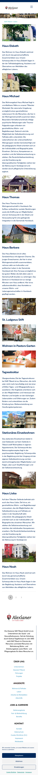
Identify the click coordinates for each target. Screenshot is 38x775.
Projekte (19, 676)
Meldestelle (19, 741)
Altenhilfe (19, 698)
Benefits (19, 716)
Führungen (19, 673)
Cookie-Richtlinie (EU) (19, 735)
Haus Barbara (10, 247)
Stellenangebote (19, 710)
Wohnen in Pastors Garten (18, 345)
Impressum (28, 772)
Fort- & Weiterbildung (19, 713)
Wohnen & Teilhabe (19, 688)
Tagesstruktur (10, 372)
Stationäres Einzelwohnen (18, 432)
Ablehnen (19, 761)
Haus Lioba (9, 493)
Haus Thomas (10, 197)
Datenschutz (20, 772)
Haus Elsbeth (10, 45)
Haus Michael (10, 96)
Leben (19, 692)
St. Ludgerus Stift (13, 319)
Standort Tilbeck (19, 670)
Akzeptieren (19, 755)
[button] (31, 7)
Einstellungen (19, 767)
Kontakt (19, 729)
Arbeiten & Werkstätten (19, 695)
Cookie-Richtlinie (11, 772)
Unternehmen (19, 667)
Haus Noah (9, 566)
